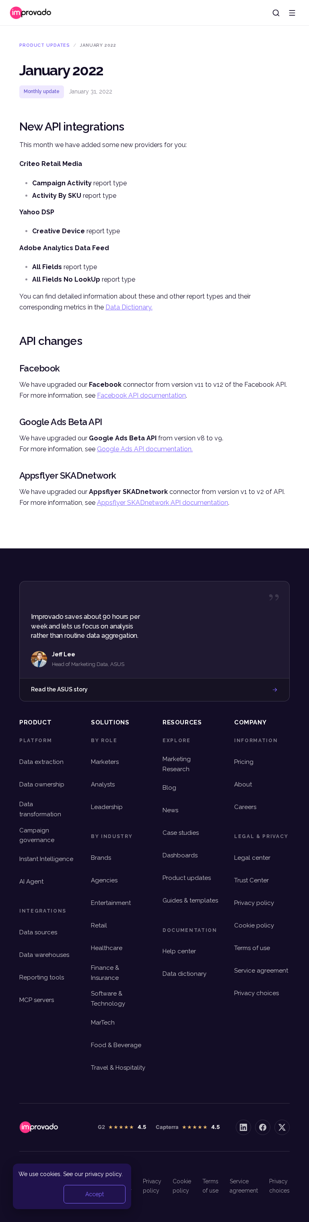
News (170, 810)
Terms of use (252, 948)
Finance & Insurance (105, 972)
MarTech (103, 1022)
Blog (169, 787)
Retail (99, 925)
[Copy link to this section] (14, 126)
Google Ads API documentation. (145, 449)
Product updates (187, 878)
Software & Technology (108, 998)
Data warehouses (44, 955)
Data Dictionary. (128, 307)
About (243, 784)
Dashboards (180, 855)
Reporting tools (41, 977)
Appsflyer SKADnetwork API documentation (162, 502)
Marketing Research (177, 764)
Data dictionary (184, 973)
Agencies (104, 880)
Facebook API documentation (141, 395)
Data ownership (41, 784)
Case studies (181, 832)
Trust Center (251, 880)
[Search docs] (276, 13)
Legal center (252, 857)
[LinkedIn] (243, 1127)
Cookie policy (254, 925)
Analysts (103, 784)
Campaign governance (36, 835)
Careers (245, 807)
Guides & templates (190, 900)
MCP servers (36, 1000)
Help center (179, 951)
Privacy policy (254, 903)
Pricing (243, 762)
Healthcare (106, 948)
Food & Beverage (116, 1045)
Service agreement (261, 970)
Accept (94, 1194)
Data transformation (40, 809)
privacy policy (103, 1174)
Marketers (105, 762)
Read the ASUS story (59, 689)
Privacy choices (256, 993)
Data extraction (41, 762)
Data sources (38, 932)
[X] (282, 1127)
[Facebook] (262, 1127)
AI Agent (31, 881)
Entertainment (111, 903)
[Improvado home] (31, 12)
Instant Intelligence (46, 859)
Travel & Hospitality (118, 1067)
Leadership (107, 807)
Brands (101, 857)
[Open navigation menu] (292, 13)
